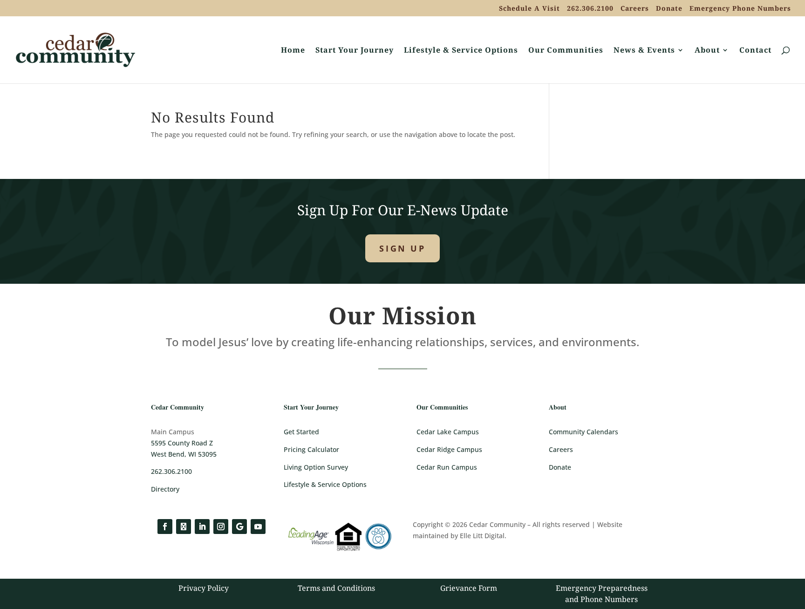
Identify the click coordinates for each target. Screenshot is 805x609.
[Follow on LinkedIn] (202, 526)
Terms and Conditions (336, 588)
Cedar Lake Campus (447, 431)
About (707, 51)
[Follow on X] (183, 526)
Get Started (301, 431)
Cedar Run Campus (446, 467)
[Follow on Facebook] (164, 526)
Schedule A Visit (529, 9)
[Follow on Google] (239, 526)
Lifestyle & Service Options (461, 51)
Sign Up (402, 248)
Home (293, 51)
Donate (669, 9)
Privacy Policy (203, 588)
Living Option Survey (316, 467)
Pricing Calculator (311, 449)
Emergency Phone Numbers (740, 9)
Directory (165, 489)
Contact (755, 51)
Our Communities (565, 51)
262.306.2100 (590, 9)
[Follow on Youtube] (258, 526)
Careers (635, 9)
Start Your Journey (354, 51)
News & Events (644, 51)
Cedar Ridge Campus (449, 449)
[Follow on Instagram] (220, 526)
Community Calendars (583, 431)
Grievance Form (468, 588)
